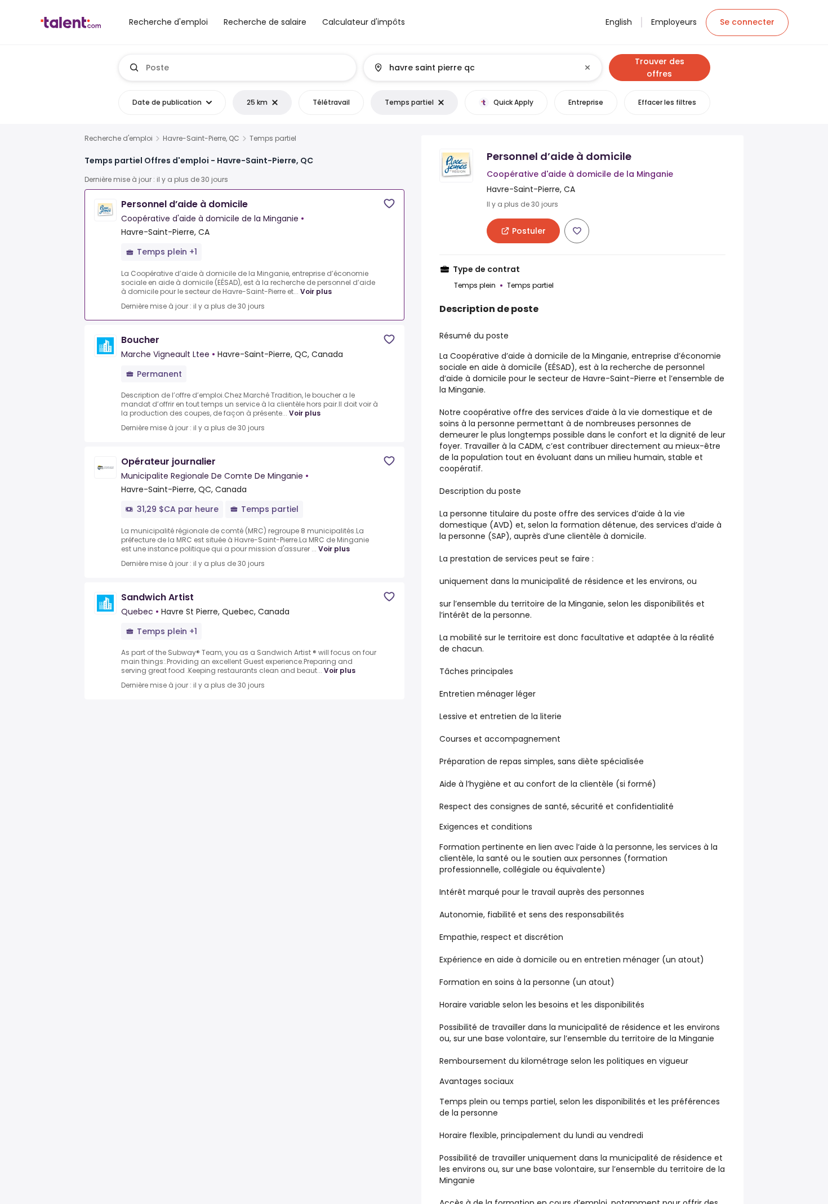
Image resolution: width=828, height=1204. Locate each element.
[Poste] (238, 67)
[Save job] (389, 203)
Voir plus (316, 291)
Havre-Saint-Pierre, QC (201, 138)
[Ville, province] (473, 67)
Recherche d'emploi (118, 138)
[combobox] (246, 67)
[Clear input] (587, 67)
